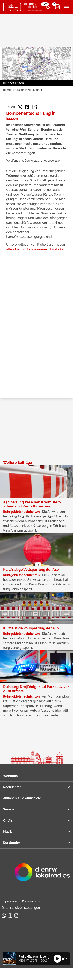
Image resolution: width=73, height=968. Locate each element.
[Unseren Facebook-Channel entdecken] (10, 915)
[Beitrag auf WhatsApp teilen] (20, 107)
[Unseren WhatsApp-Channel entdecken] (4, 915)
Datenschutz (31, 901)
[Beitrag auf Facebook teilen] (27, 107)
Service (8, 809)
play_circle (57, 958)
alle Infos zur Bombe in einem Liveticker (35, 249)
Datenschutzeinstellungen (21, 908)
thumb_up (64, 958)
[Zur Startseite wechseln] (12, 7)
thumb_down (50, 958)
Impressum (10, 901)
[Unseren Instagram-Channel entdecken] (16, 915)
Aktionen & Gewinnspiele (22, 798)
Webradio (10, 776)
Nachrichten (12, 787)
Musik (7, 831)
